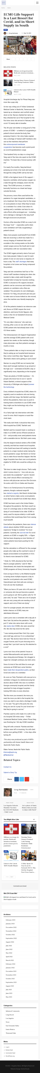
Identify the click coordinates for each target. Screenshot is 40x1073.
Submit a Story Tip (10, 772)
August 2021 (10, 986)
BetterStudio (25, 1069)
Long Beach (10, 1015)
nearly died (11, 626)
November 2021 (11, 975)
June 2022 (9, 949)
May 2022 (9, 953)
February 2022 (10, 964)
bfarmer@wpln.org (10, 752)
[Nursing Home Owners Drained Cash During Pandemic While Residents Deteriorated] (8, 83)
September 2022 (11, 938)
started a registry (13, 493)
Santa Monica (10, 1029)
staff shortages (21, 262)
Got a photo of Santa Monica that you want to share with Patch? (29, 808)
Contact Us (7, 767)
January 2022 (10, 968)
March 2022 (10, 960)
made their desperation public (18, 670)
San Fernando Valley (12, 1026)
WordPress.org (10, 1056)
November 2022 (11, 931)
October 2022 (10, 935)
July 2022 (9, 946)
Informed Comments (13, 1011)
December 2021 (11, 971)
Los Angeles (10, 1018)
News (5, 29)
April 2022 (9, 957)
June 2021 (9, 993)
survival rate (24, 533)
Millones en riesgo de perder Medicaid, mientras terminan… (24, 72)
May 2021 (9, 997)
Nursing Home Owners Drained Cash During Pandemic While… (24, 81)
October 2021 (10, 979)
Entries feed (9, 1050)
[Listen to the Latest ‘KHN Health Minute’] (8, 92)
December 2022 (11, 927)
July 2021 (9, 990)
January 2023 (10, 924)
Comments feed (10, 1053)
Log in (7, 1047)
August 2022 (10, 942)
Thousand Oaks (11, 1033)
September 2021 (11, 982)
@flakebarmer (9, 755)
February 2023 (10, 920)
